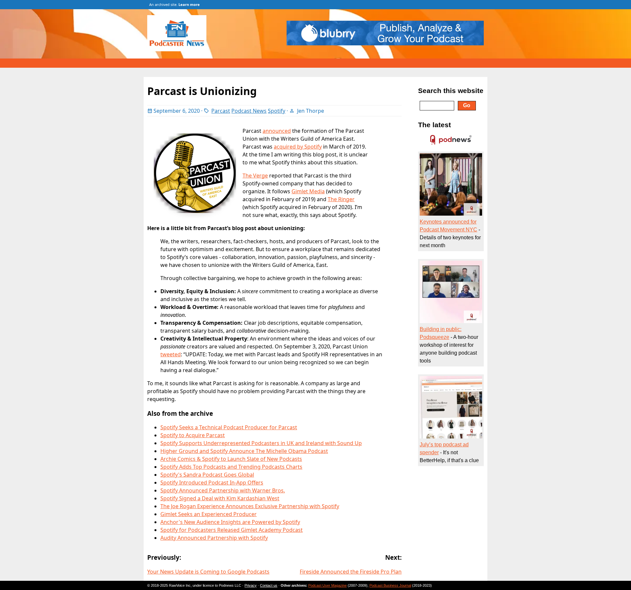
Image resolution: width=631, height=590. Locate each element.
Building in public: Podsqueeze (440, 333)
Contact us (268, 585)
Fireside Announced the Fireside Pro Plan (351, 571)
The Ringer (341, 199)
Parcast (220, 110)
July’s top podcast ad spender (444, 448)
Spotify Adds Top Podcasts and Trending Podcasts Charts (231, 466)
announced (277, 130)
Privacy (251, 585)
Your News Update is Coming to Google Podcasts (208, 571)
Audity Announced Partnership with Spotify (214, 537)
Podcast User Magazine (327, 585)
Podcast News (249, 110)
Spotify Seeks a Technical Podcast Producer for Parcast (228, 427)
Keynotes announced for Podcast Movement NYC (448, 225)
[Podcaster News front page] (180, 49)
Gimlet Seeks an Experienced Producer (208, 514)
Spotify (276, 110)
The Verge (255, 175)
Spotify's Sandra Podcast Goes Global (207, 474)
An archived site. (174, 4)
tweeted (170, 354)
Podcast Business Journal (390, 585)
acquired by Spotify (298, 146)
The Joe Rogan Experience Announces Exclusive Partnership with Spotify (249, 506)
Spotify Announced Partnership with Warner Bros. (222, 490)
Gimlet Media (308, 191)
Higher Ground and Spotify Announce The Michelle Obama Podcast (244, 451)
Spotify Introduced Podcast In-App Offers (211, 482)
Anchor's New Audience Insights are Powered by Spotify (230, 522)
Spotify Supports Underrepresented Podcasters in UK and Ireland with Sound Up (261, 443)
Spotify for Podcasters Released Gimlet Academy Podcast (231, 529)
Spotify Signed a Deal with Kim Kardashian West (219, 498)
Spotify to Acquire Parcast (192, 435)
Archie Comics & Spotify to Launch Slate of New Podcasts (231, 458)
